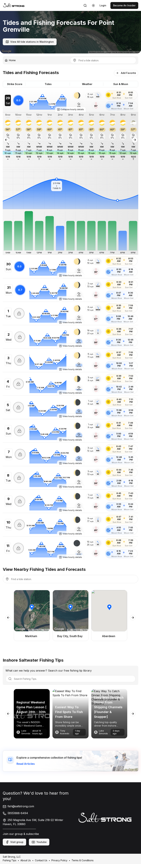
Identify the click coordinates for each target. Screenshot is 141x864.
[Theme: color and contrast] (93, 5)
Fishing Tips (9, 860)
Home (12, 60)
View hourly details (72, 275)
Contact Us (41, 860)
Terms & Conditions (83, 860)
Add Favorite (128, 72)
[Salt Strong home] (14, 5)
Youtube (41, 842)
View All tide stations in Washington (32, 41)
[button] (77, 95)
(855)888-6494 (18, 813)
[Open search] (85, 5)
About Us (25, 860)
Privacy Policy (59, 860)
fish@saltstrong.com (21, 806)
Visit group (16, 842)
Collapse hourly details (72, 109)
